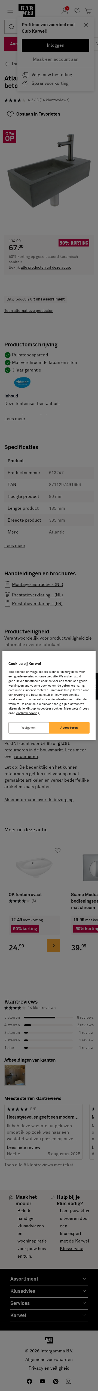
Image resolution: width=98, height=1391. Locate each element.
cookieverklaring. (28, 713)
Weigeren (29, 727)
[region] (49, 695)
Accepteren (69, 727)
